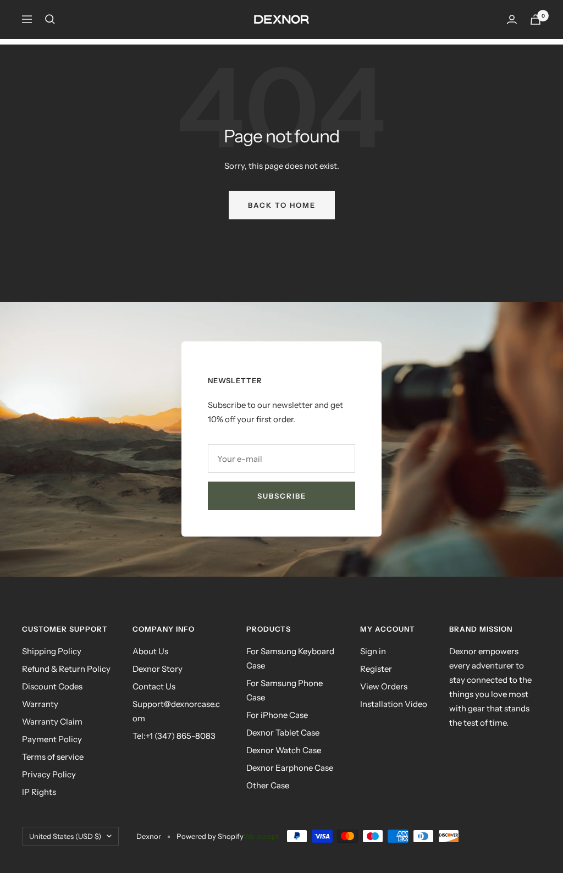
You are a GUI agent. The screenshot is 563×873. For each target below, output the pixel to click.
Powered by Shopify (210, 836)
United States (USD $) (65, 836)
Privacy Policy (49, 774)
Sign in (373, 651)
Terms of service (53, 757)
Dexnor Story (158, 669)
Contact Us (154, 686)
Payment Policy (52, 739)
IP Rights (39, 792)
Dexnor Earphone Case (289, 768)
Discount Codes (52, 686)
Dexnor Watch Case (283, 750)
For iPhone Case (277, 715)
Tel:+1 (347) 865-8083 (174, 736)
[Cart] (535, 19)
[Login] (512, 19)
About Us (150, 651)
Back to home (282, 205)
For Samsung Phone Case (284, 690)
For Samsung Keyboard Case (290, 658)
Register (376, 669)
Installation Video (393, 704)
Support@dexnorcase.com (176, 711)
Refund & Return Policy (66, 669)
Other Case (267, 785)
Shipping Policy (51, 651)
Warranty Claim (52, 721)
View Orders (383, 686)
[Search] (50, 19)
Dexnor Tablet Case (282, 732)
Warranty (40, 704)
